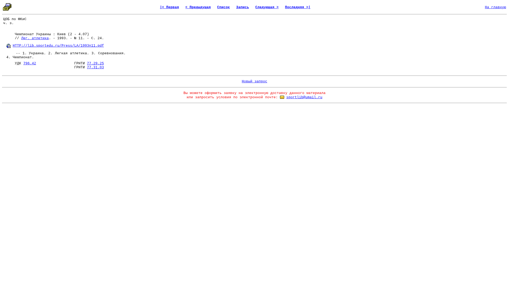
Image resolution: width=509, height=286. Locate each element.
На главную (495, 7)
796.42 (29, 63)
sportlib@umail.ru (304, 97)
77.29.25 (95, 63)
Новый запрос (254, 81)
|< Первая (169, 7)
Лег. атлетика (35, 38)
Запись (242, 7)
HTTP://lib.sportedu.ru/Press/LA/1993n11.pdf (58, 46)
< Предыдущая (198, 7)
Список (223, 7)
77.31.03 (95, 67)
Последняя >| (297, 7)
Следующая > (267, 7)
